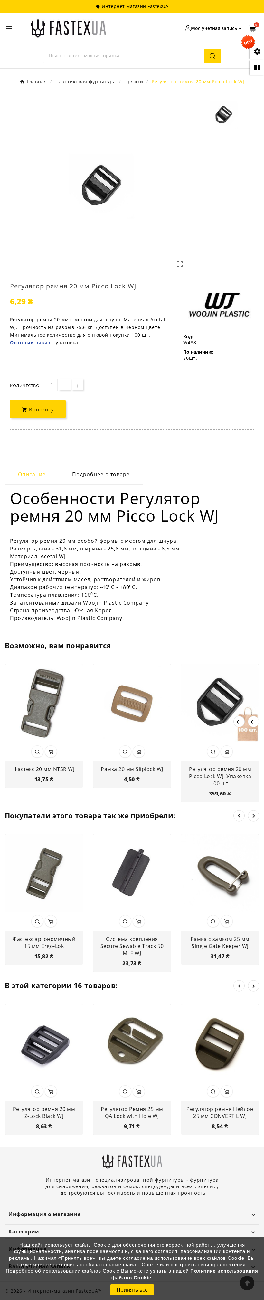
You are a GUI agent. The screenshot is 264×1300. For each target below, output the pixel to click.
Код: (188, 336)
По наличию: (198, 352)
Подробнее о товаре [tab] (101, 474)
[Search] (212, 56)
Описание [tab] (32, 474)
